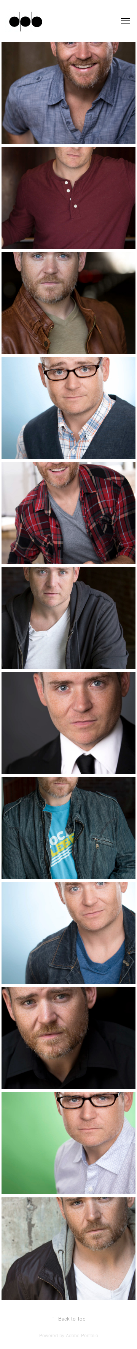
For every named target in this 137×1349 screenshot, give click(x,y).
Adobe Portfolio (82, 1335)
